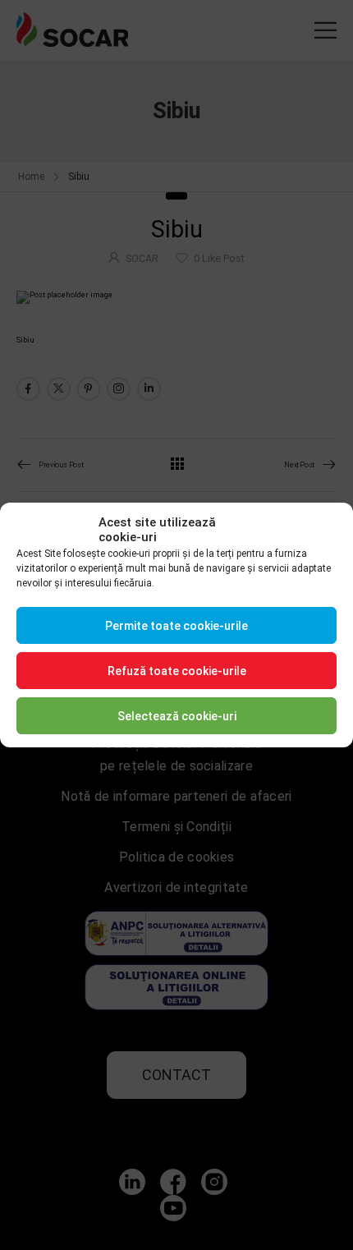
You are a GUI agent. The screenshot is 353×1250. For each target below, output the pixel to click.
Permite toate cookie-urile (176, 625)
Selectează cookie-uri (176, 716)
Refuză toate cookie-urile (177, 671)
